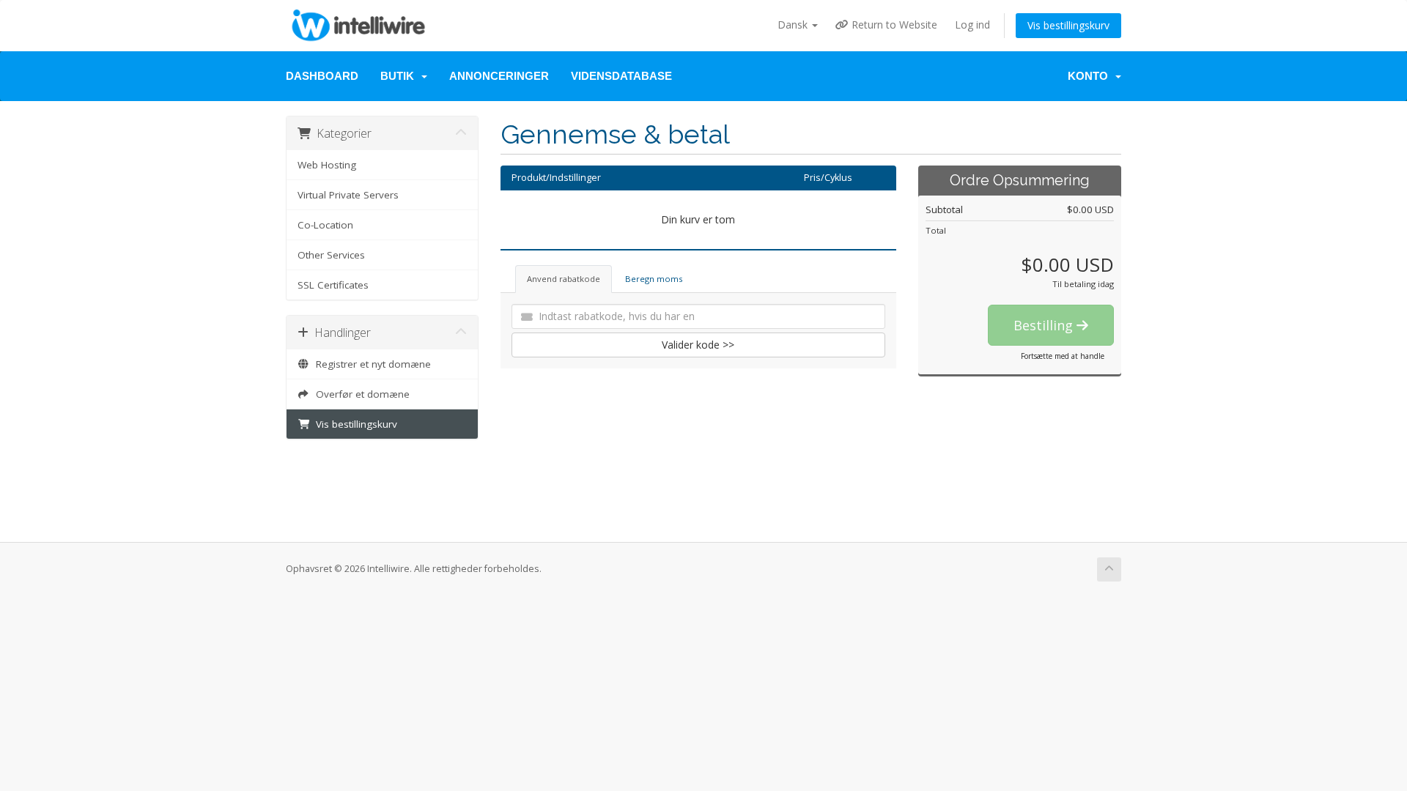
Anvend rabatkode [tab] (563, 278)
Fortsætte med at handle (1062, 356)
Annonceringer (499, 76)
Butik (400, 76)
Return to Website (893, 24)
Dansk (794, 24)
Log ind (972, 24)
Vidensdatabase (621, 76)
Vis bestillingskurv (1068, 25)
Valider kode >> (698, 345)
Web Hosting (327, 164)
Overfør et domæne (360, 394)
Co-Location (325, 224)
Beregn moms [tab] (653, 278)
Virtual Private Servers (348, 194)
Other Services (331, 254)
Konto (1091, 76)
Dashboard (322, 76)
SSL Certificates (333, 284)
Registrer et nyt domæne (370, 364)
